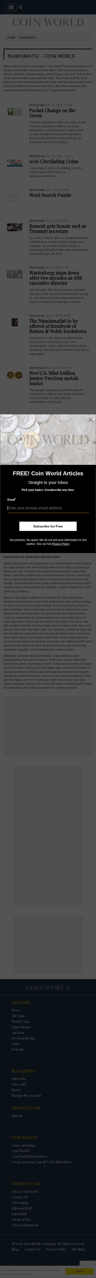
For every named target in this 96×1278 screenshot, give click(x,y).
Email (11, 499)
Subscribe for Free (48, 526)
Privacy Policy (60, 544)
